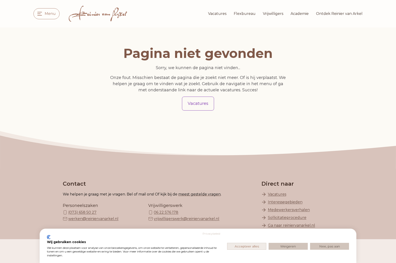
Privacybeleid (211, 233)
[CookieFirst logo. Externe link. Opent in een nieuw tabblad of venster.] (48, 237)
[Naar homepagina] (98, 14)
